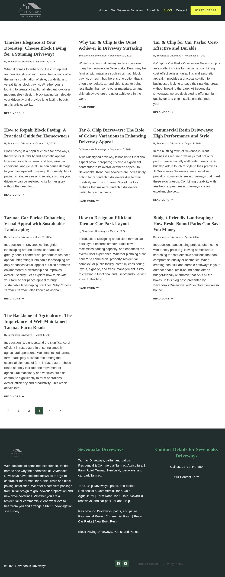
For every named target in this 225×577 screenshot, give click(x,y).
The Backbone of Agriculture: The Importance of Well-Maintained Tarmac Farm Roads (38, 321)
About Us (153, 10)
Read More (14, 113)
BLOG (167, 10)
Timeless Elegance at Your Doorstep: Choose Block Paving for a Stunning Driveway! (35, 48)
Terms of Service (147, 564)
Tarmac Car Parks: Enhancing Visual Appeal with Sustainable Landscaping (34, 223)
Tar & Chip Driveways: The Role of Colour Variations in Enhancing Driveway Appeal (112, 135)
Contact (181, 10)
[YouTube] (125, 563)
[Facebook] (118, 563)
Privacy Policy (173, 564)
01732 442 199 (205, 10)
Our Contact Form (186, 477)
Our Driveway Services (127, 10)
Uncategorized (14, 36)
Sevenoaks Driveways (20, 61)
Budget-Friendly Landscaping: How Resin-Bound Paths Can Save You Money (187, 223)
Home (102, 10)
